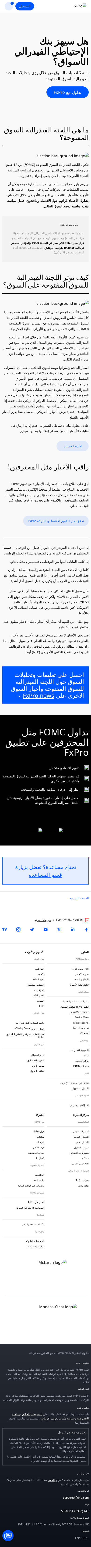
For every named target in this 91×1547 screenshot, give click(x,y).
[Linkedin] (72, 929)
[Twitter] (59, 929)
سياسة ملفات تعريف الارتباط (58, 1418)
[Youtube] (45, 929)
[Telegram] (32, 929)
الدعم (51, 1480)
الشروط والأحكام (32, 1414)
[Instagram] (18, 929)
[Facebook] (86, 929)
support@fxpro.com (76, 1498)
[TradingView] (4, 929)
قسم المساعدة (45, 874)
